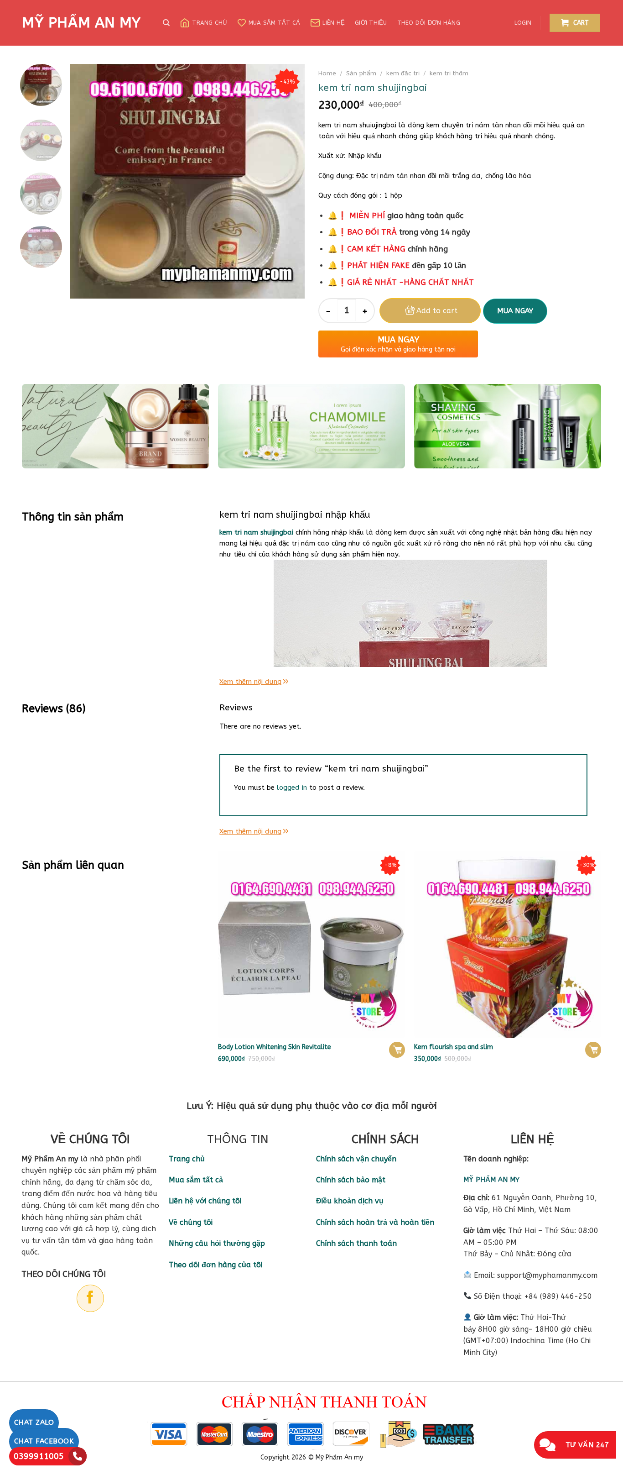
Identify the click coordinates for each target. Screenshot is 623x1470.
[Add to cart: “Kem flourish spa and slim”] (593, 1050)
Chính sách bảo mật (350, 1180)
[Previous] (86, 181)
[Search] (166, 22)
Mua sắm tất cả (275, 22)
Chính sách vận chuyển (356, 1159)
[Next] (288, 181)
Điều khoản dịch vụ (350, 1201)
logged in (292, 787)
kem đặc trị (403, 73)
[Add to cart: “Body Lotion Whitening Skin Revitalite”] (397, 1050)
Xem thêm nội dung (250, 681)
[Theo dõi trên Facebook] (90, 1298)
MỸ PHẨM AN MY (81, 23)
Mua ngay (515, 311)
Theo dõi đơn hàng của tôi (215, 1264)
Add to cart (436, 310)
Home (327, 73)
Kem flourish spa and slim (453, 1047)
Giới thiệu (371, 22)
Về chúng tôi (191, 1222)
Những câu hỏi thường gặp (217, 1243)
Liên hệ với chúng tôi (205, 1201)
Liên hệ (333, 22)
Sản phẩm (361, 73)
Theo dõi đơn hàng (428, 22)
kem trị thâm (449, 73)
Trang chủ (209, 22)
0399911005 (39, 1456)
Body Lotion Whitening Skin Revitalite (274, 1047)
